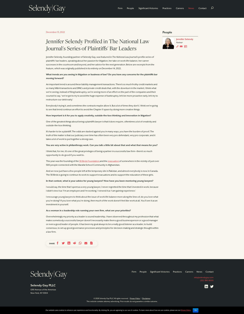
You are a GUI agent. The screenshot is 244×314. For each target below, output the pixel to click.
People (130, 8)
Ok (195, 310)
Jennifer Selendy (184, 39)
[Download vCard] (186, 47)
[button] (212, 8)
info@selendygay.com (203, 277)
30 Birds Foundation (89, 161)
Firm (120, 8)
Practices (167, 8)
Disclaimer (146, 298)
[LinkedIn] (206, 287)
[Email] (85, 243)
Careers (180, 8)
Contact (202, 8)
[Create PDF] (91, 243)
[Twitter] (211, 287)
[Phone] (177, 47)
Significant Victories (148, 8)
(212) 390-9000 (206, 280)
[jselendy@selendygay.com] (182, 47)
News (191, 8)
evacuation (113, 161)
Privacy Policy (135, 298)
